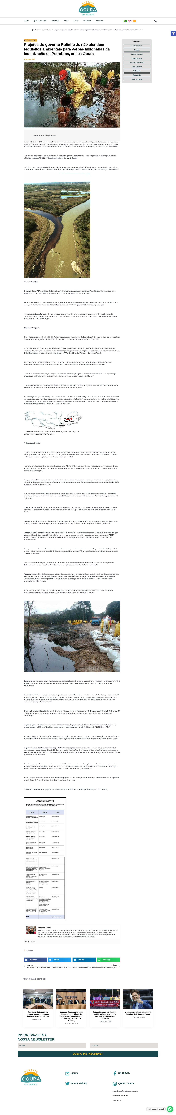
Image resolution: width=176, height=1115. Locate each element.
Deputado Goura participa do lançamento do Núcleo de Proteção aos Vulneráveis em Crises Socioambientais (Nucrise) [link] (71, 1016)
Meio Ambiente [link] (137, 67)
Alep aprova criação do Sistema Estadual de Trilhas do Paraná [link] (138, 1013)
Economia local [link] (137, 58)
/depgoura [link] (124, 1072)
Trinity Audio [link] (44, 135)
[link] (173, 33)
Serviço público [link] (137, 79)
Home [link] (26, 21)
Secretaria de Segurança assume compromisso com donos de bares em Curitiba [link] (38, 1014)
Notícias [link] (55, 21)
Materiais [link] (87, 21)
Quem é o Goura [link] (40, 21)
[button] (35, 960)
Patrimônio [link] (137, 75)
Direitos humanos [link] (137, 54)
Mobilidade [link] (137, 71)
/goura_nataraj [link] (79, 1083)
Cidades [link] (137, 50)
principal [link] (29, 950)
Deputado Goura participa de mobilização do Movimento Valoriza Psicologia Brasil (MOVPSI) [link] (104, 1015)
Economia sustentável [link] (136, 62)
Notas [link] (66, 21)
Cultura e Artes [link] (137, 46)
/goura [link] (74, 1073)
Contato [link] (99, 21)
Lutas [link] (76, 21)
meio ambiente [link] (30, 40)
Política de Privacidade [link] (120, 1096)
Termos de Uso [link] (118, 1100)
